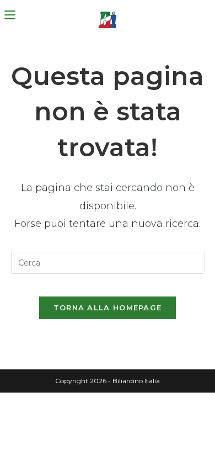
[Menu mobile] (9, 15)
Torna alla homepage (107, 307)
